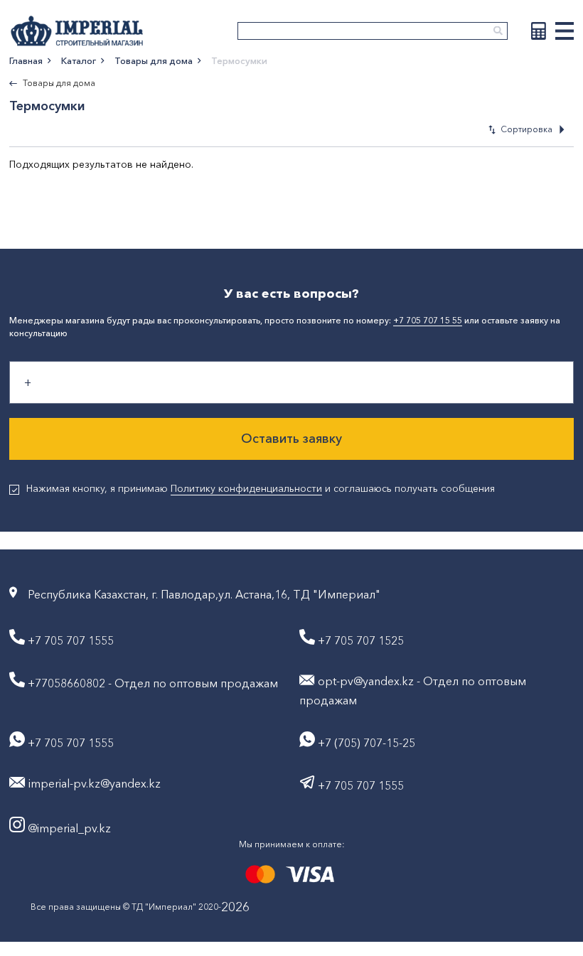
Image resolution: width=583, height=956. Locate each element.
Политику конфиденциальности (246, 488)
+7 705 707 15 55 (427, 320)
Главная (26, 60)
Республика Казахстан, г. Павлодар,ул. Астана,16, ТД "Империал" (204, 594)
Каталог (78, 60)
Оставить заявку (291, 438)
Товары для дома (153, 60)
